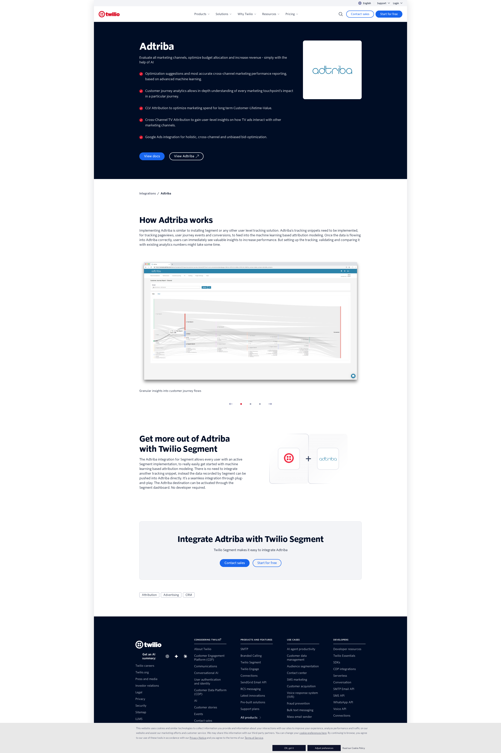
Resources (269, 14)
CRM (189, 594)
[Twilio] (109, 14)
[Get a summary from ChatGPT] (168, 656)
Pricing (290, 14)
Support (381, 3)
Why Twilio (245, 14)
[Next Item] (270, 404)
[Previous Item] (231, 404)
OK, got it (289, 748)
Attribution (149, 594)
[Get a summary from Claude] (186, 656)
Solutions (222, 14)
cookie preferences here (313, 732)
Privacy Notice (198, 737)
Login (396, 3)
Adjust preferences (324, 748)
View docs (152, 156)
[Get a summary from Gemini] (177, 656)
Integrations (147, 193)
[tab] (241, 404)
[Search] (341, 14)
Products (200, 14)
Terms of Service (254, 737)
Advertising (171, 594)
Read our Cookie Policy (353, 748)
